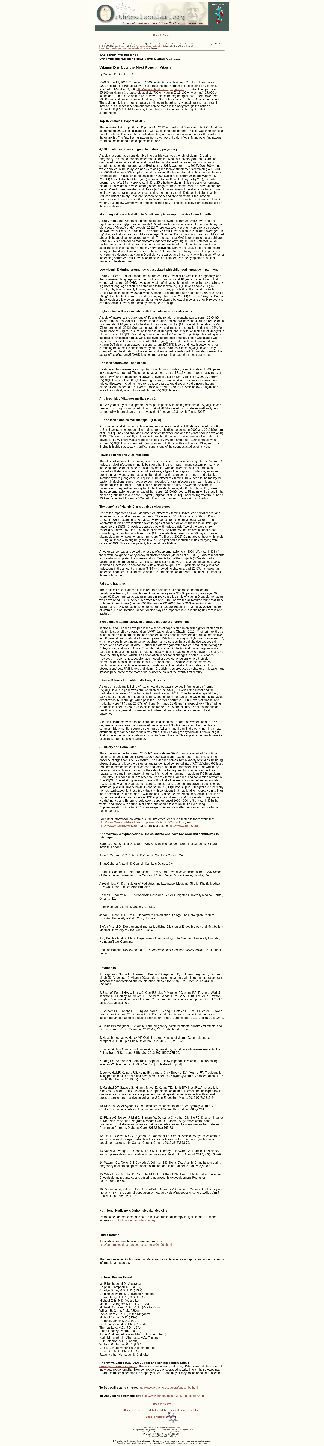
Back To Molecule (156, 1416)
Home (127, 1410)
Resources (170, 1410)
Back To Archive (162, 35)
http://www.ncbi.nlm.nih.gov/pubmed (160, 89)
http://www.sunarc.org (183, 825)
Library (146, 1410)
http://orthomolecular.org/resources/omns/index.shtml (122, 48)
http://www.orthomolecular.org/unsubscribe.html (173, 1395)
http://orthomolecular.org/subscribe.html (149, 46)
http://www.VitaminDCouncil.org (164, 822)
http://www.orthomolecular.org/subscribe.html (168, 1387)
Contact (182, 1410)
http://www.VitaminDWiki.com (118, 825)
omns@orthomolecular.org (118, 1366)
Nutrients (157, 1410)
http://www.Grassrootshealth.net (120, 822)
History (136, 1410)
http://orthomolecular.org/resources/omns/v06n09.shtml (135, 1244)
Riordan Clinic (174, 1428)
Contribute (194, 1410)
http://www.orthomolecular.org (135, 1220)
